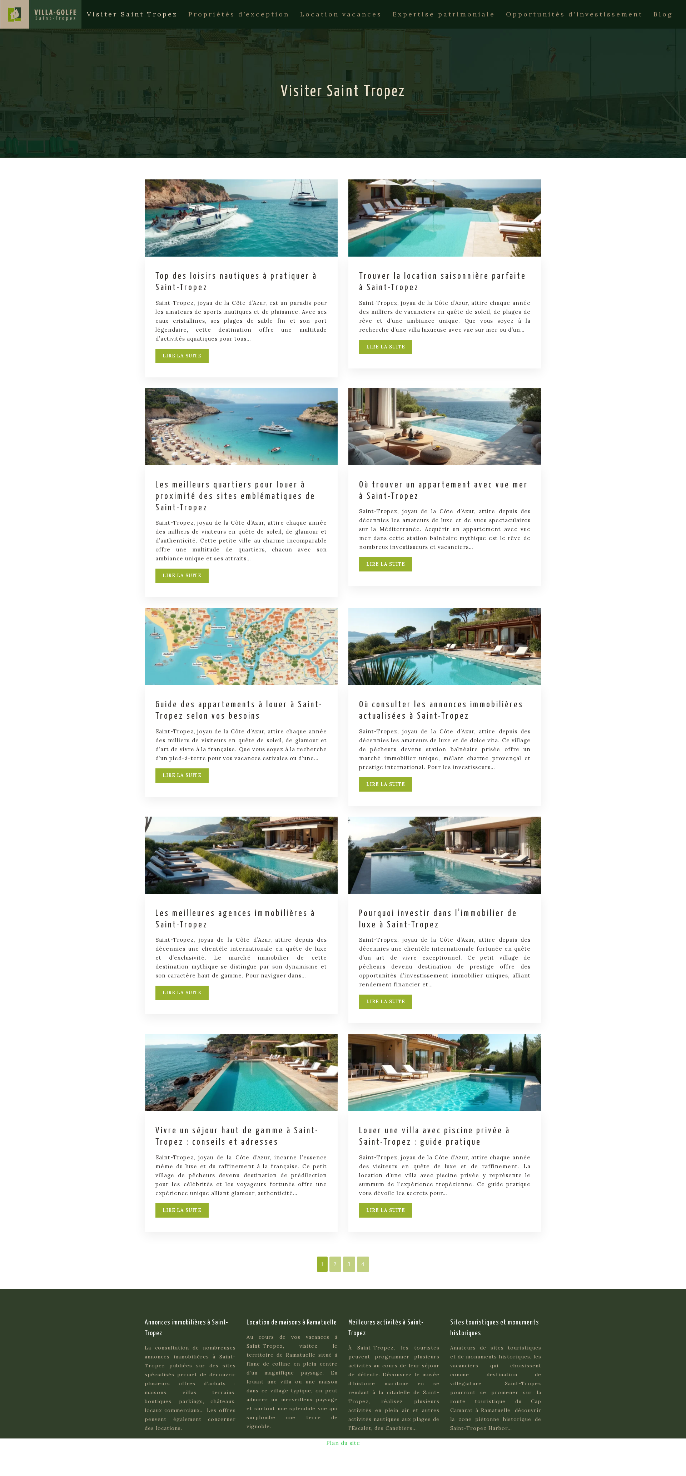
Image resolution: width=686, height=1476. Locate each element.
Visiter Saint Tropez (132, 14)
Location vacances (341, 14)
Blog (663, 14)
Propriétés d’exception (238, 14)
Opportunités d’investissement (574, 14)
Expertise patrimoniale (444, 14)
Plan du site (343, 1443)
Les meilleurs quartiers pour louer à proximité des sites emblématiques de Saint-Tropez (235, 496)
